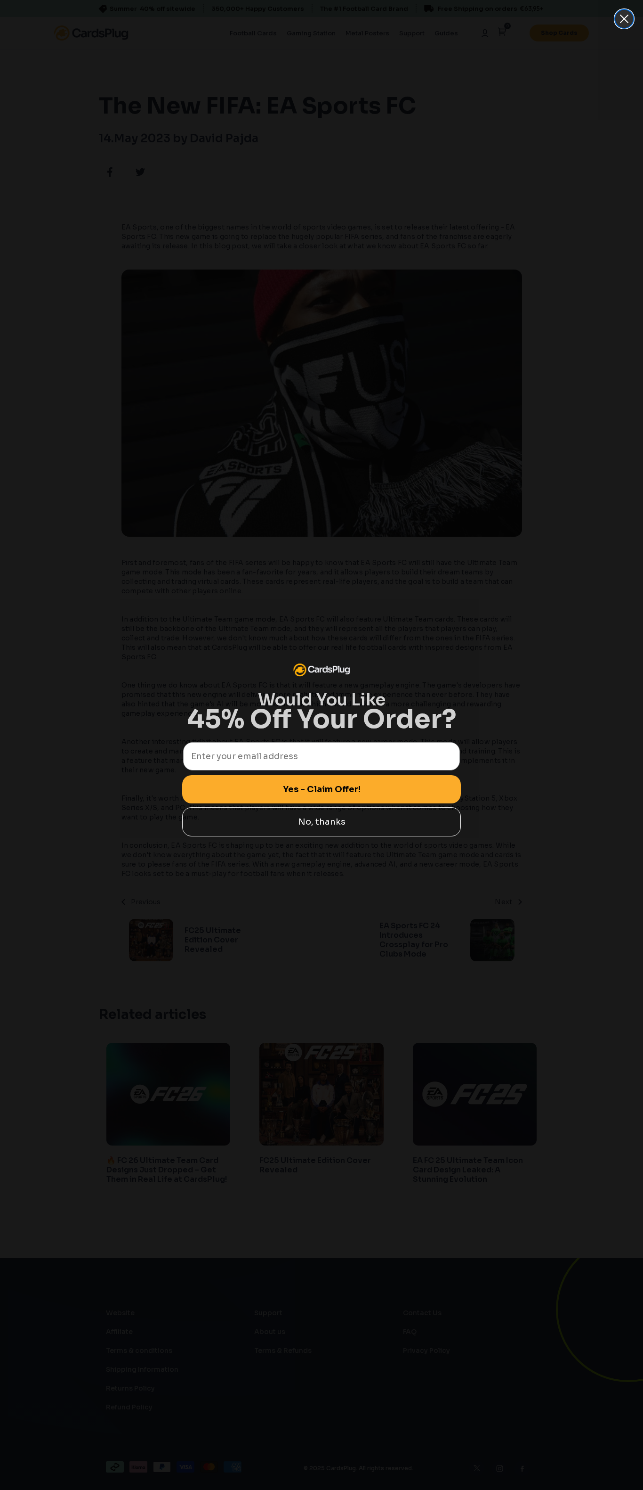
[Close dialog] (624, 18)
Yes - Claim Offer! (322, 789)
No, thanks (322, 822)
